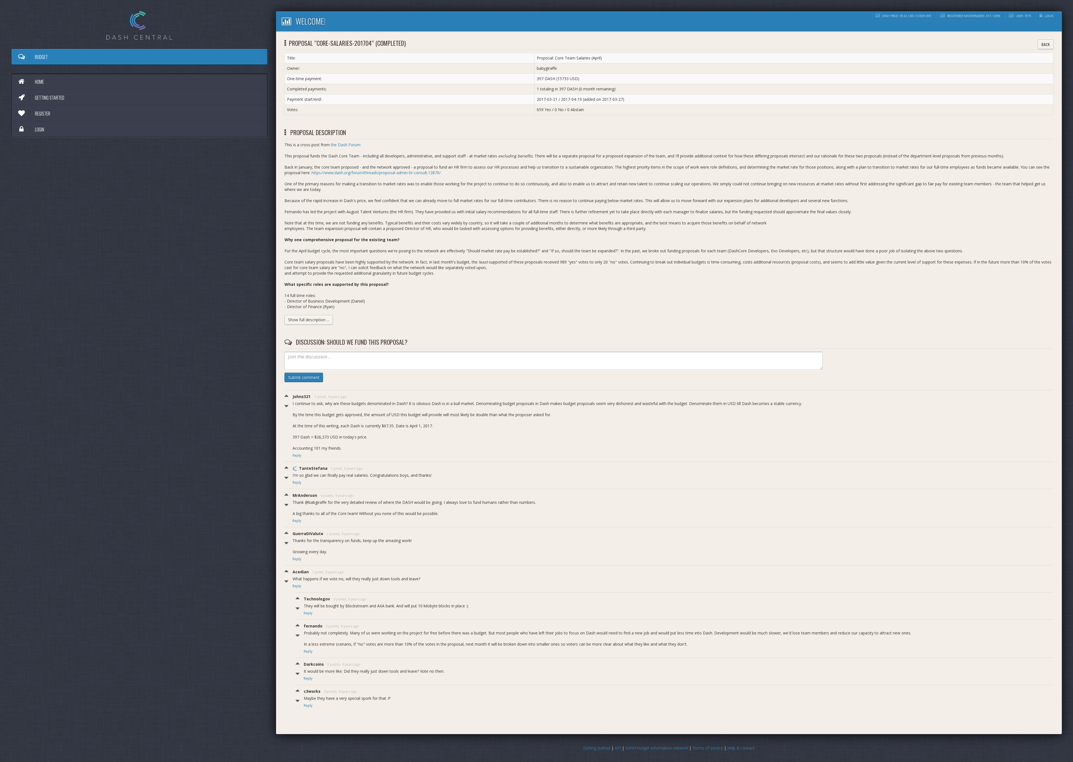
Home (39, 81)
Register (42, 113)
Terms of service (707, 748)
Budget (41, 57)
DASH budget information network (656, 748)
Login (39, 129)
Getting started (49, 97)
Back (1045, 44)
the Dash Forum (345, 144)
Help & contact (740, 748)
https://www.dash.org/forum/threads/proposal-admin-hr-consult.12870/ (376, 172)
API (618, 748)
